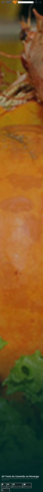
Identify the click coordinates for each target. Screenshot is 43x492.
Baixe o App (15, 2)
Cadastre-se (36, 3)
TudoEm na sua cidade (9, 2)
